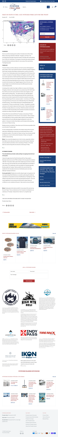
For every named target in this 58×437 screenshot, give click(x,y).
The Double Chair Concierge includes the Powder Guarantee (49, 85)
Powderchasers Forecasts (31, 415)
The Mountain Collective (5, 360)
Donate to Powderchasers (31, 1)
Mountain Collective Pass (45, 182)
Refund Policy (46, 418)
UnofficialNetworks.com (7, 338)
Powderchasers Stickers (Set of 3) (8, 257)
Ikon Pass (42, 176)
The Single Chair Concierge (14, 383)
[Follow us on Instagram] (5, 1)
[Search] (48, 7)
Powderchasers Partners (31, 422)
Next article (32, 212)
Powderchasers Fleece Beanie (48, 248)
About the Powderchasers (31, 426)
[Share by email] (14, 45)
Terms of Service (46, 417)
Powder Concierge (30, 418)
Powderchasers (49, 80)
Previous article (6, 212)
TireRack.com (41, 338)
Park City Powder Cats (5, 307)
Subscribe (47, 37)
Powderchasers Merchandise (32, 417)
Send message (29, 280)
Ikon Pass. (24, 365)
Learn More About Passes (45, 185)
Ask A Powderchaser (30, 420)
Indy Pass (42, 179)
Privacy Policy (46, 415)
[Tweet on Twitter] (12, 45)
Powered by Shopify (5, 432)
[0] (55, 7)
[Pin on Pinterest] (10, 45)
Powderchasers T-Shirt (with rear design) (21, 252)
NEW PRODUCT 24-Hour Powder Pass (50, 396)
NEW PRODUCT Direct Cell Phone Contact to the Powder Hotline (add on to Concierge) (32, 398)
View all (54, 233)
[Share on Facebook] (8, 45)
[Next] (56, 249)
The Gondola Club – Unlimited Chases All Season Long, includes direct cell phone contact (49, 113)
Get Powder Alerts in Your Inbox (48, 1)
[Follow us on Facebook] (3, 1)
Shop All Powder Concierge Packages (45, 161)
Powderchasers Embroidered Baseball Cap (35, 248)
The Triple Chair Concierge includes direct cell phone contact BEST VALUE (49, 98)
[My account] (52, 7)
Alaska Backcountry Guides (42, 297)
